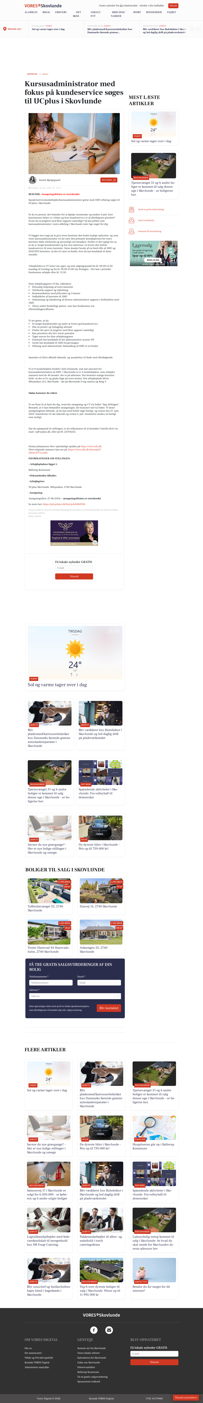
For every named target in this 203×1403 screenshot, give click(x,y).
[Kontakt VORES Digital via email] (109, 1330)
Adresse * (34, 990)
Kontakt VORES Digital (37, 1362)
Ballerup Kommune (88, 1372)
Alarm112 (31, 12)
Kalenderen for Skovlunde (91, 1357)
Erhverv (61, 12)
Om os (28, 1348)
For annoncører (33, 1353)
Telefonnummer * (39, 976)
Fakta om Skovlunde (88, 1362)
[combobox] (31, 996)
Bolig (46, 12)
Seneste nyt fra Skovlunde (91, 1348)
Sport (137, 12)
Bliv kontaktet (108, 1008)
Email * (81, 976)
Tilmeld (173, 5)
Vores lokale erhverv (88, 1353)
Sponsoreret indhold (88, 1381)
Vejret (171, 12)
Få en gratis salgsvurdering (92, 1376)
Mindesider (154, 12)
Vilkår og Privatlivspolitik (39, 1357)
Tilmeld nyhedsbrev (186, 1397)
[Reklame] (74, 533)
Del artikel (107, 179)
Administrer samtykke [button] (37, 1367)
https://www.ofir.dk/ (91, 446)
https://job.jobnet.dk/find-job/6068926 (64, 504)
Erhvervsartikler (86, 1367)
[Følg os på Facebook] (94, 1330)
